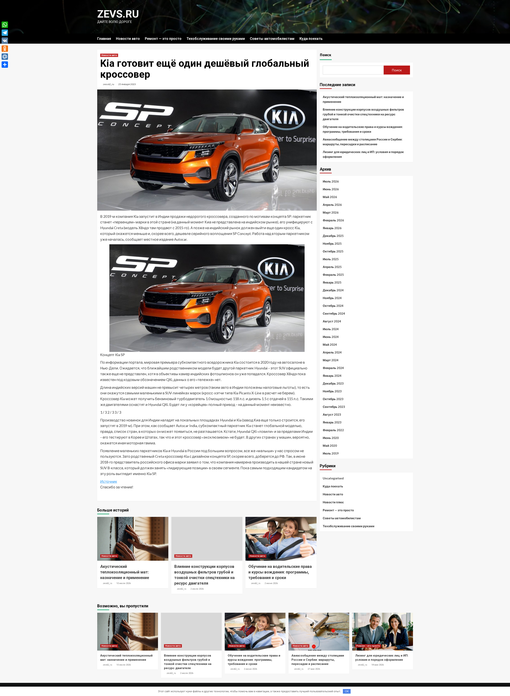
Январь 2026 (332, 228)
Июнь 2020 (331, 438)
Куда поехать (311, 38)
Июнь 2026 (331, 189)
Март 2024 (330, 360)
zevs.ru (118, 14)
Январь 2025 (332, 282)
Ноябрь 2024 (332, 298)
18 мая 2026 (377, 665)
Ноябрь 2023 (332, 391)
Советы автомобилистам (272, 38)
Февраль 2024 (333, 368)
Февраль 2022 (333, 430)
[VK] (5, 41)
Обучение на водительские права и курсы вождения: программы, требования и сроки (280, 572)
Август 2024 (332, 321)
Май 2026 (330, 197)
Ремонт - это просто (368, 646)
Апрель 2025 (332, 267)
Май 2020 (330, 445)
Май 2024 (330, 344)
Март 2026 (330, 212)
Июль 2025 (331, 259)
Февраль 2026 (333, 220)
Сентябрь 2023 (334, 406)
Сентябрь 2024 (334, 313)
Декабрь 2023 (333, 383)
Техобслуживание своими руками (215, 38)
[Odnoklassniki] (5, 49)
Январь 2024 (332, 375)
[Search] (410, 38)
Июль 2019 (331, 453)
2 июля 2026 (197, 589)
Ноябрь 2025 (332, 243)
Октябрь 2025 (333, 251)
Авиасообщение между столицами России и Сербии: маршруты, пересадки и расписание (362, 141)
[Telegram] (5, 33)
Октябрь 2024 (333, 305)
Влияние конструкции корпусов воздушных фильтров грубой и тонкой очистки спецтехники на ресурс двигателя (363, 114)
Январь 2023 (332, 422)
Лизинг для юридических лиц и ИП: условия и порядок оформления (363, 154)
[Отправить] (5, 65)
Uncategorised (333, 478)
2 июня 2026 (271, 583)
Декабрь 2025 (333, 236)
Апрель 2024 (332, 352)
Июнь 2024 (331, 337)
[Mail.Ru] (5, 57)
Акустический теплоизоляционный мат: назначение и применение (124, 572)
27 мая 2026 (314, 669)
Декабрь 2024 (333, 290)
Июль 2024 (331, 329)
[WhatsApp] (5, 25)
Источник (108, 481)
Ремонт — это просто (163, 38)
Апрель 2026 (332, 204)
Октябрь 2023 (333, 399)
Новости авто (128, 38)
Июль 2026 (331, 181)
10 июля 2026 (123, 583)
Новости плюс (333, 502)
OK (347, 691)
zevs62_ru (108, 84)
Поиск (325, 54)
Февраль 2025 (333, 274)
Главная (104, 38)
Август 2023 (332, 414)
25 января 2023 (127, 84)
